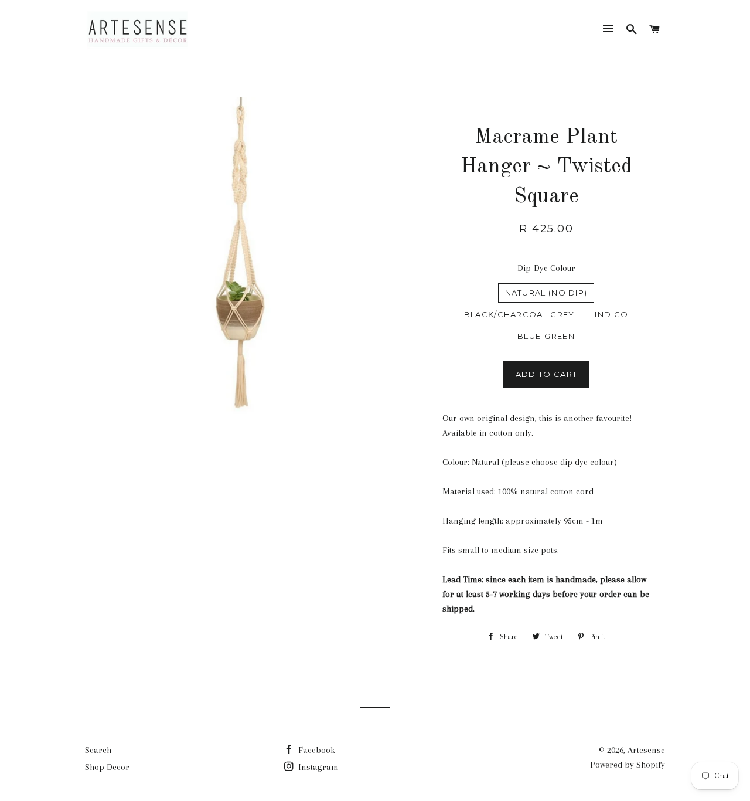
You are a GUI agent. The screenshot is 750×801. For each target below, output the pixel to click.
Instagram (317, 767)
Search (98, 750)
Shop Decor (107, 767)
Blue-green (546, 336)
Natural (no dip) (546, 292)
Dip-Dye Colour (546, 268)
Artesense (646, 750)
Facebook (315, 750)
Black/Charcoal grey (519, 314)
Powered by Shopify (627, 764)
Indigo (611, 314)
